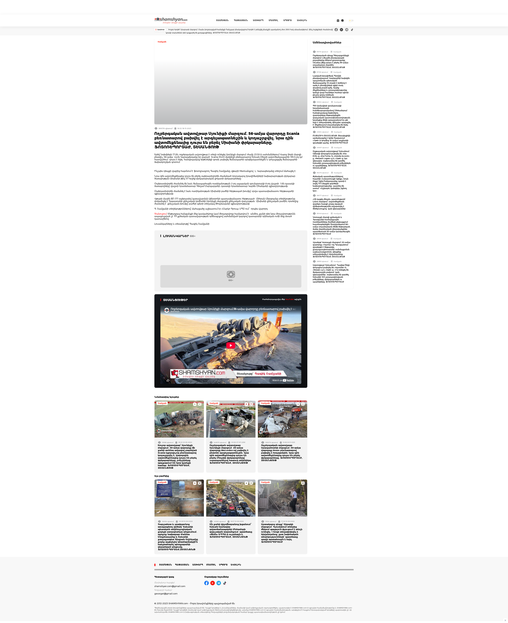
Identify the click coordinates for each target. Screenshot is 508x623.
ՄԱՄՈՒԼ (273, 20)
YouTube (289, 299)
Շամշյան (162, 42)
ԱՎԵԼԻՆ (302, 20)
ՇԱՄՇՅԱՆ (222, 20)
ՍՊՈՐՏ (287, 20)
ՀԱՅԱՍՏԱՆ (241, 20)
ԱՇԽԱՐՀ (258, 20)
